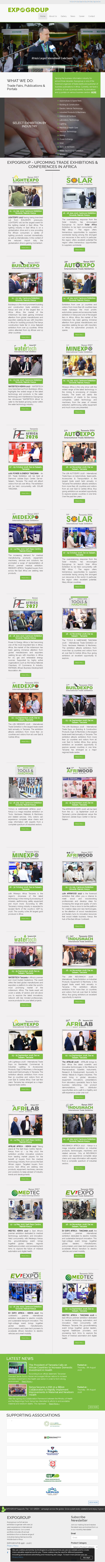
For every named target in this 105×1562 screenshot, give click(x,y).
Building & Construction (69, 105)
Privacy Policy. (17, 1557)
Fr (75, 2)
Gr (78, 2)
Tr (70, 2)
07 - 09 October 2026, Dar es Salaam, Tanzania (25, 468)
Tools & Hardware (67, 147)
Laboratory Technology (69, 120)
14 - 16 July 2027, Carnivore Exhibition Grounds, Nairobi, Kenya (79, 299)
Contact (91, 16)
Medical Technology (68, 131)
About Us (53, 16)
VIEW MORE (93, 1407)
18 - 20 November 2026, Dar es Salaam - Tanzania (79, 635)
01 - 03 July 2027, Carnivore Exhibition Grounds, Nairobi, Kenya (25, 212)
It (83, 2)
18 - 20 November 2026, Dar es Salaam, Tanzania (79, 468)
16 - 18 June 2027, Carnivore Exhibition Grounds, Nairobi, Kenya (79, 214)
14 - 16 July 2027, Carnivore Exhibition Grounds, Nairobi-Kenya (25, 804)
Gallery (64, 16)
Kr (100, 2)
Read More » (27, 1381)
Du (86, 2)
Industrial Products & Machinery (73, 112)
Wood (62, 155)
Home (42, 16)
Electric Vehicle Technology (71, 108)
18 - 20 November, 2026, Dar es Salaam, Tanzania (79, 1225)
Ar (97, 2)
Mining (62, 135)
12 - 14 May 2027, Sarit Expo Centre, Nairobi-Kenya (25, 550)
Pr (89, 2)
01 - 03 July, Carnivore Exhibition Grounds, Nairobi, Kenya (26, 299)
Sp (94, 2)
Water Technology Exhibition (71, 151)
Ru (91, 2)
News (73, 16)
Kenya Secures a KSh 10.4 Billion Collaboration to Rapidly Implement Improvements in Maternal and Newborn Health (51, 1391)
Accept (86, 1557)
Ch (73, 2)
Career (82, 16)
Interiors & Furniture (68, 116)
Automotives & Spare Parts (70, 101)
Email (73, 1533)
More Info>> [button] (26, 247)
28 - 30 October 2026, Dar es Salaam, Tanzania (25, 888)
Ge (81, 2)
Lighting (63, 124)
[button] (8, 47)
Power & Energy (66, 139)
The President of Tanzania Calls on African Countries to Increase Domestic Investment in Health (50, 1367)
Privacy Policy (13, 1546)
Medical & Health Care (69, 128)
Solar (62, 143)
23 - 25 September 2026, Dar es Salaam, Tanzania (79, 721)
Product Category (79, 1543)
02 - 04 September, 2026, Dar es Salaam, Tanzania (26, 719)
